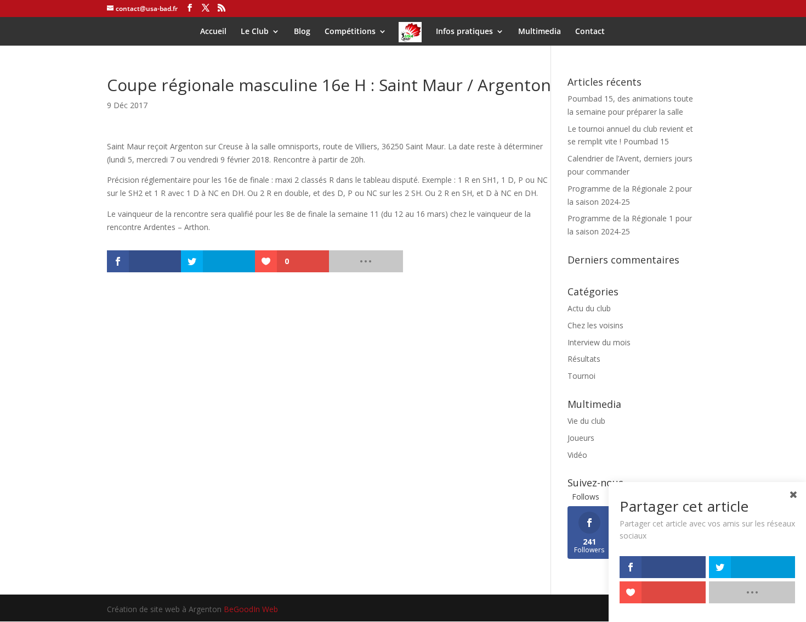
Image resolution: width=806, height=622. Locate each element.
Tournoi (581, 376)
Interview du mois (599, 342)
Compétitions (350, 31)
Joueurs (580, 438)
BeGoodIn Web (251, 609)
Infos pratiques (464, 31)
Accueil (213, 31)
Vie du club (586, 421)
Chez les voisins (595, 325)
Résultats (583, 359)
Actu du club (589, 308)
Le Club (255, 31)
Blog (302, 31)
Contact (590, 31)
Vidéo (577, 455)
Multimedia (539, 31)
